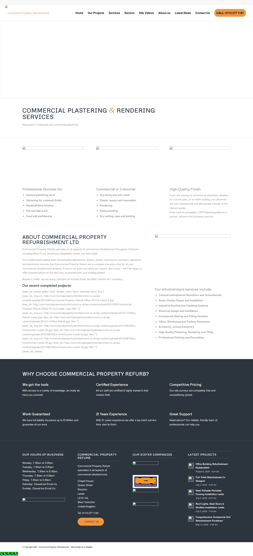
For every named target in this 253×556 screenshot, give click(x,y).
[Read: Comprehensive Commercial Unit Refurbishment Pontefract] (191, 519)
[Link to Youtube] (6, 2)
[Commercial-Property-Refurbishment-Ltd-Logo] (27, 13)
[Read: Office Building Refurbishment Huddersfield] (191, 466)
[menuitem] (79, 13)
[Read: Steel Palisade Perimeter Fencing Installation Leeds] (191, 492)
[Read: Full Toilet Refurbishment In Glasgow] (191, 479)
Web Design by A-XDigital (81, 546)
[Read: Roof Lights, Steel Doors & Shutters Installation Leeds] (191, 505)
